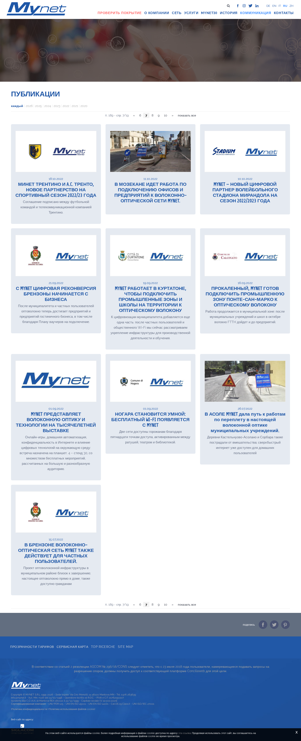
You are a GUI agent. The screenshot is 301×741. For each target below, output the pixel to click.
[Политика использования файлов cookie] (71, 709)
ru (285, 5)
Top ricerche (103, 647)
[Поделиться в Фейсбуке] (263, 624)
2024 (47, 106)
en (274, 5)
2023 (57, 106)
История (229, 13)
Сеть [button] (177, 13)
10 (165, 115)
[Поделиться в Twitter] (274, 624)
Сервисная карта (72, 647)
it (280, 5)
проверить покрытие (120, 13)
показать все (187, 115)
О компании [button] (156, 13)
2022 (66, 106)
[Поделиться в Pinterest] (285, 624)
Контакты (284, 13)
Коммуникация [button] (255, 13)
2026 (29, 106)
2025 (38, 106)
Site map (125, 647)
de (268, 5)
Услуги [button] (191, 13)
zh (292, 5)
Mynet (207, 13)
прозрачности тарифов (32, 647)
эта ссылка (184, 733)
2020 (83, 106)
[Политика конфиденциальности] (29, 709)
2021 (75, 106)
